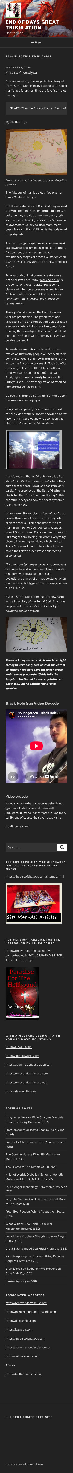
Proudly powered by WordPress (24, 1464)
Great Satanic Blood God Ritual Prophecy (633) (36, 1248)
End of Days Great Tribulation (32, 24)
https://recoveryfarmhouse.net (26, 1082)
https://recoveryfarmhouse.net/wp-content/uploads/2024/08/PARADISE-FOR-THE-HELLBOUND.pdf (34, 955)
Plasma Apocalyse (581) (21, 1281)
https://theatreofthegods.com (25, 1338)
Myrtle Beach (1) (16, 122)
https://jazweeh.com (19, 1047)
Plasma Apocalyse (21, 72)
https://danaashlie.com (21, 1091)
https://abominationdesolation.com (29, 1064)
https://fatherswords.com (22, 1056)
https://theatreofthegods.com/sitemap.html (35, 876)
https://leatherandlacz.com (23, 1374)
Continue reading (17, 826)
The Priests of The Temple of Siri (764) (31, 1167)
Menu (38, 42)
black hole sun (49, 280)
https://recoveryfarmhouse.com (27, 1073)
